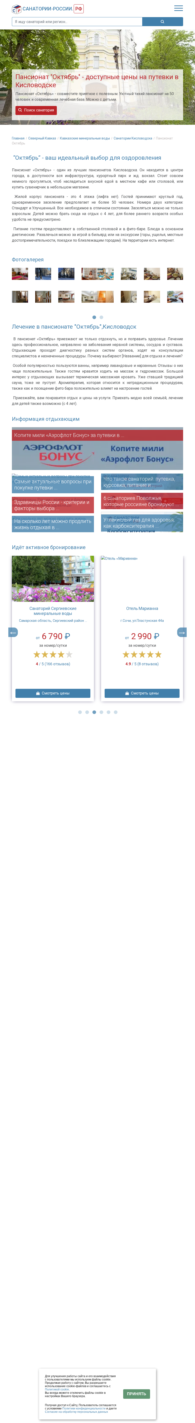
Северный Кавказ (42, 138)
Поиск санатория (38, 110)
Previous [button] (13, 632)
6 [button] (115, 712)
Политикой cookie (57, 1389)
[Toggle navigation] (178, 8)
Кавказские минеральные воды (85, 138)
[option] (55, 291)
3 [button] (94, 712)
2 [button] (101, 317)
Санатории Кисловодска (133, 138)
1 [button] (94, 317)
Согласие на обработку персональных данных (76, 1411)
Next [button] (182, 632)
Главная (18, 138)
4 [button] (101, 712)
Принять (136, 1394)
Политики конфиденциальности (84, 1408)
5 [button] (108, 712)
